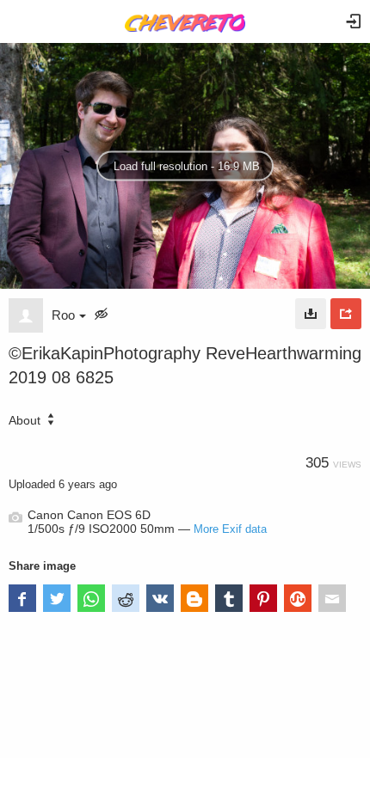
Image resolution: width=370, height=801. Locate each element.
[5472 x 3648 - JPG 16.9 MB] (310, 313)
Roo (63, 315)
